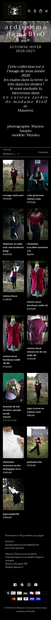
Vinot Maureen (18, 607)
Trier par (7, 150)
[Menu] (46, 11)
